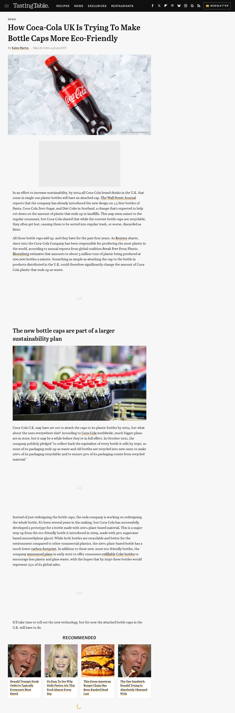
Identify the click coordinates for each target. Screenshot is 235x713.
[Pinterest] (172, 6)
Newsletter (219, 5)
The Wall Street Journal (118, 197)
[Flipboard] (166, 6)
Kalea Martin (20, 48)
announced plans (40, 554)
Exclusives (97, 6)
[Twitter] (159, 6)
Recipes (62, 6)
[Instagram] (185, 6)
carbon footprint (43, 548)
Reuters (121, 238)
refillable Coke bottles (118, 554)
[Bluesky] (179, 6)
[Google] (192, 6)
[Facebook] (152, 6)
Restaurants (122, 6)
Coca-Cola (89, 433)
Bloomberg (21, 253)
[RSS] (199, 6)
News (78, 6)
